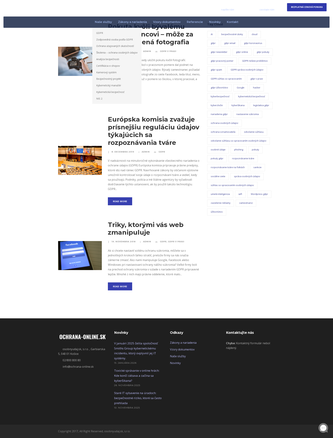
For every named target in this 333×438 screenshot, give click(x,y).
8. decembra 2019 (123, 152)
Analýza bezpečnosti (107, 59)
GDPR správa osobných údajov (247, 69)
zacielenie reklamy (220, 202)
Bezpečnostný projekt (108, 78)
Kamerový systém (106, 72)
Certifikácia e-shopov (108, 65)
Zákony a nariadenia (132, 22)
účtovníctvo (217, 211)
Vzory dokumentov (167, 22)
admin (147, 51)
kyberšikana (238, 105)
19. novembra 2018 (124, 241)
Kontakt (232, 22)
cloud (254, 34)
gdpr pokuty (263, 51)
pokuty (255, 149)
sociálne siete (218, 176)
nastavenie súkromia (247, 114)
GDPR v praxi (168, 51)
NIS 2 (99, 98)
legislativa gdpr (261, 105)
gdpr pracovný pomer (222, 60)
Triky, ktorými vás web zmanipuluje (145, 228)
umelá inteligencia (220, 194)
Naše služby (103, 22)
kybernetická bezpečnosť (251, 96)
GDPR (99, 33)
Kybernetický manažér (108, 85)
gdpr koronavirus (253, 43)
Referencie (195, 22)
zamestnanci (246, 202)
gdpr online (242, 51)
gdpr (213, 43)
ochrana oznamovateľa (223, 131)
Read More (120, 201)
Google (240, 87)
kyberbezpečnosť (220, 96)
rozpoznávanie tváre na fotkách (228, 167)
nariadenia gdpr (219, 114)
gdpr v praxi (256, 78)
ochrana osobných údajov (224, 123)
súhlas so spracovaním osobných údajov (232, 185)
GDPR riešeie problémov (255, 60)
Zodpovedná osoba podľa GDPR (114, 39)
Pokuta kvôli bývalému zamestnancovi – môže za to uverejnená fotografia (150, 34)
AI (212, 34)
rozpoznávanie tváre (243, 158)
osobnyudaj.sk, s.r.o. (117, 431)
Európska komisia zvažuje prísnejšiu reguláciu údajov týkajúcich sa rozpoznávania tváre (153, 130)
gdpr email (229, 43)
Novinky (215, 22)
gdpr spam (216, 69)
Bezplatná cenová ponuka (307, 7)
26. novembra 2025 (127, 385)
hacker (256, 87)
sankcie (257, 167)
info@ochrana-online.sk (237, 6)
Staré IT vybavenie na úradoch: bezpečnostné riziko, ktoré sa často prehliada (138, 398)
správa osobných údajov (247, 176)
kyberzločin (217, 105)
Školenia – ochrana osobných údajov (117, 52)
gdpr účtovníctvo (219, 87)
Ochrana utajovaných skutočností (115, 46)
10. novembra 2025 (127, 407)
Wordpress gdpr (259, 194)
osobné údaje (218, 149)
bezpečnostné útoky (232, 34)
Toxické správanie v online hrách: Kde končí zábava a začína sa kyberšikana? (136, 376)
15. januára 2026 (125, 362)
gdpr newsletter (219, 51)
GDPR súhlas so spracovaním (226, 78)
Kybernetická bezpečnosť (110, 92)
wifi (240, 194)
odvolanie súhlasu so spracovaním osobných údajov (238, 140)
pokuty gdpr (217, 158)
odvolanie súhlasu (254, 131)
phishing (238, 149)
